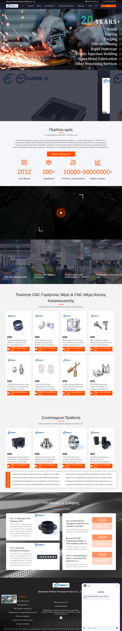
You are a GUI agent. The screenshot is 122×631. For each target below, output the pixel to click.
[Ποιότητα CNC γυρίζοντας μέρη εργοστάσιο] (61, 39)
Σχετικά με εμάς (50, 6)
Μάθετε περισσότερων (61, 154)
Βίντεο (39, 6)
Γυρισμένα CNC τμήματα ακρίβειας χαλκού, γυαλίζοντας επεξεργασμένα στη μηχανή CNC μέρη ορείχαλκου (37, 482)
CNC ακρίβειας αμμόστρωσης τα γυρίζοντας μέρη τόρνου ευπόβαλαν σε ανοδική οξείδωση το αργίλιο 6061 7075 (90, 486)
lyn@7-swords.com (93, 1)
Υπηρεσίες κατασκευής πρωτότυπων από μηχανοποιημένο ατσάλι (35, 479)
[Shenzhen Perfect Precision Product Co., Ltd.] (12, 6)
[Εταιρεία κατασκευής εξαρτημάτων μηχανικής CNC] (61, 213)
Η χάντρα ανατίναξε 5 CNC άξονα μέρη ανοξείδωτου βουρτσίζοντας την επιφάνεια (90, 482)
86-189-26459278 (110, 1)
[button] (3, 37)
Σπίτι (22, 6)
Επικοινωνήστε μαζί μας (66, 6)
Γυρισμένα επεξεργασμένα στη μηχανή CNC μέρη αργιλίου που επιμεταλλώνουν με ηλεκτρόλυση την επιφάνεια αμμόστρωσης (90, 475)
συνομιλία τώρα (71, 111)
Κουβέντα (108, 6)
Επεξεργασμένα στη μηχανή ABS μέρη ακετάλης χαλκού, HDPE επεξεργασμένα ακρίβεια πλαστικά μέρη (37, 475)
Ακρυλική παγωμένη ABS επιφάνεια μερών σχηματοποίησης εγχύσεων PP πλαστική (90, 479)
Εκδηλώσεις (81, 6)
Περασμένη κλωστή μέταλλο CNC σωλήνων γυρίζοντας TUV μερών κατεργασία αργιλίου (37, 486)
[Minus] (117, 586)
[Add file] (84, 628)
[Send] (117, 628)
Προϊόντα (30, 6)
